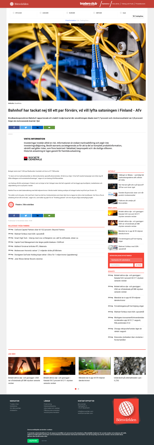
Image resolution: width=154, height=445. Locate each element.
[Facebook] (14, 127)
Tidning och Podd (127, 4)
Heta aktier (115, 4)
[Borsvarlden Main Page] (19, 4)
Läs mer (44, 441)
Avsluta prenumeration (51, 412)
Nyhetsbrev (106, 4)
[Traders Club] (89, 4)
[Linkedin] (37, 127)
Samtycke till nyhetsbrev (120, 260)
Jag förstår (33, 441)
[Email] (49, 127)
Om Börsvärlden (15, 408)
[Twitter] (25, 127)
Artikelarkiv (13, 410)
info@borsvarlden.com (85, 411)
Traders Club (14, 404)
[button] (75, 389)
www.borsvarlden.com (85, 413)
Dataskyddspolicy (50, 406)
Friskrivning (48, 404)
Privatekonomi (140, 4)
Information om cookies (52, 408)
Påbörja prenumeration (52, 410)
